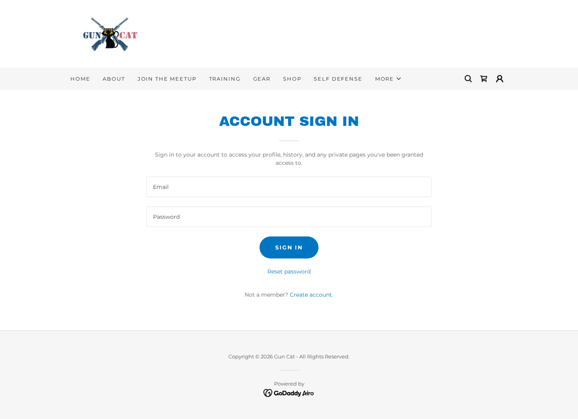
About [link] (114, 79)
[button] (388, 78)
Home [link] (80, 79)
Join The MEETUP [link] (167, 79)
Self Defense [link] (338, 79)
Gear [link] (262, 79)
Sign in (289, 247)
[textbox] (288, 187)
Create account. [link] (311, 294)
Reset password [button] (289, 271)
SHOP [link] (292, 79)
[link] (108, 33)
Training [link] (225, 79)
